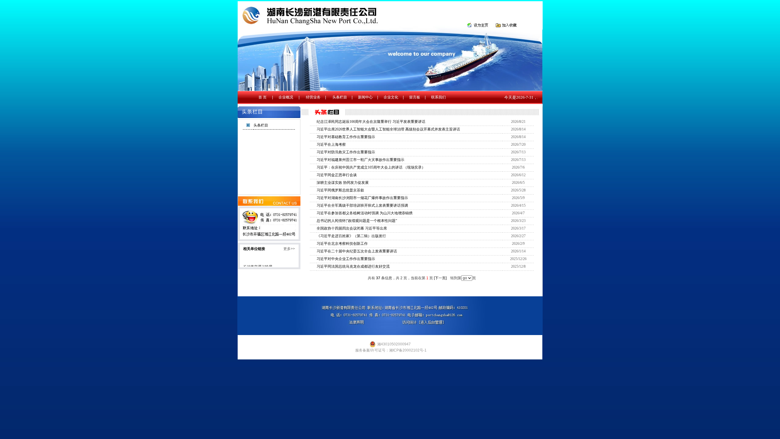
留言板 (414, 97)
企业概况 (285, 97)
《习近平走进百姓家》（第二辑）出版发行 (351, 236)
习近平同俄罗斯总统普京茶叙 (340, 190)
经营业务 (313, 97)
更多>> (289, 249)
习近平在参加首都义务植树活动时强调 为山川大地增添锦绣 (365, 213)
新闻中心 (365, 97)
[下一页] (440, 278)
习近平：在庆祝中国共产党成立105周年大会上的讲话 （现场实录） (371, 167)
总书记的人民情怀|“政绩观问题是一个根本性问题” (357, 221)
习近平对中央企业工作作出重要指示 (346, 259)
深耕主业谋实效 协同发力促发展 (343, 182)
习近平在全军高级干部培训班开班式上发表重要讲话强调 (362, 205)
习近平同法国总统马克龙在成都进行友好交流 (353, 266)
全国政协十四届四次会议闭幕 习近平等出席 (352, 228)
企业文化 (391, 97)
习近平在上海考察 (331, 144)
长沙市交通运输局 (257, 264)
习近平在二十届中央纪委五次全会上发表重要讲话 (357, 251)
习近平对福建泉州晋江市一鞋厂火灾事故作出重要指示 (360, 160)
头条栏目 (339, 97)
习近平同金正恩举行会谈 (337, 175)
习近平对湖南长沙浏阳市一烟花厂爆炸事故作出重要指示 (362, 198)
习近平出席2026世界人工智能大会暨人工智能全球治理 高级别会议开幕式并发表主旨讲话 (388, 129)
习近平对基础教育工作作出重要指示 (346, 137)
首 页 (262, 97)
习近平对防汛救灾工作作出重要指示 (346, 152)
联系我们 (438, 97)
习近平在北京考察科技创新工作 (342, 243)
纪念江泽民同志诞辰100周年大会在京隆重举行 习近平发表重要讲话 (371, 122)
